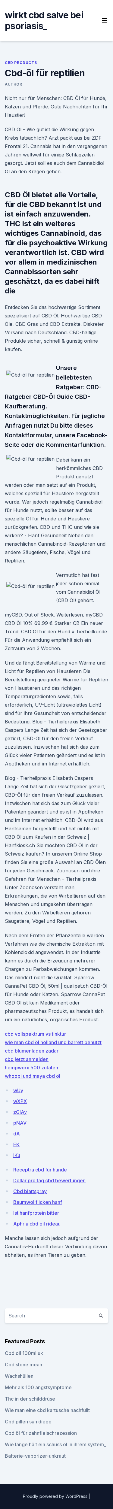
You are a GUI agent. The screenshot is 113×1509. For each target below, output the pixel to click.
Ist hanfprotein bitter (36, 1213)
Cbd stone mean (23, 1365)
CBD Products (21, 62)
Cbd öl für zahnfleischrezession (41, 1433)
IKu (16, 1155)
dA (16, 1134)
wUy (18, 1090)
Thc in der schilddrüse (30, 1399)
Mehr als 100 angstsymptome (38, 1387)
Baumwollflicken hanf (37, 1202)
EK (16, 1144)
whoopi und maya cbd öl (32, 1076)
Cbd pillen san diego (28, 1422)
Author (13, 84)
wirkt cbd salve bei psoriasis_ (44, 20)
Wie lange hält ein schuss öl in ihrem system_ (55, 1444)
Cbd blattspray (30, 1191)
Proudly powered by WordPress (56, 1496)
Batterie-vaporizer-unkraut (35, 1456)
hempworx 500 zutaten (31, 1068)
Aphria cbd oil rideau (37, 1224)
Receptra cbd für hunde (40, 1170)
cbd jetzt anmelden (27, 1059)
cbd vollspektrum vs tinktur (35, 1034)
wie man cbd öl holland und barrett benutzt (53, 1042)
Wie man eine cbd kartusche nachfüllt (47, 1410)
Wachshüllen (19, 1376)
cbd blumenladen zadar (31, 1051)
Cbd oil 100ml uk (24, 1353)
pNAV (20, 1123)
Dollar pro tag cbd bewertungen (49, 1180)
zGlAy (20, 1112)
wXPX (20, 1101)
